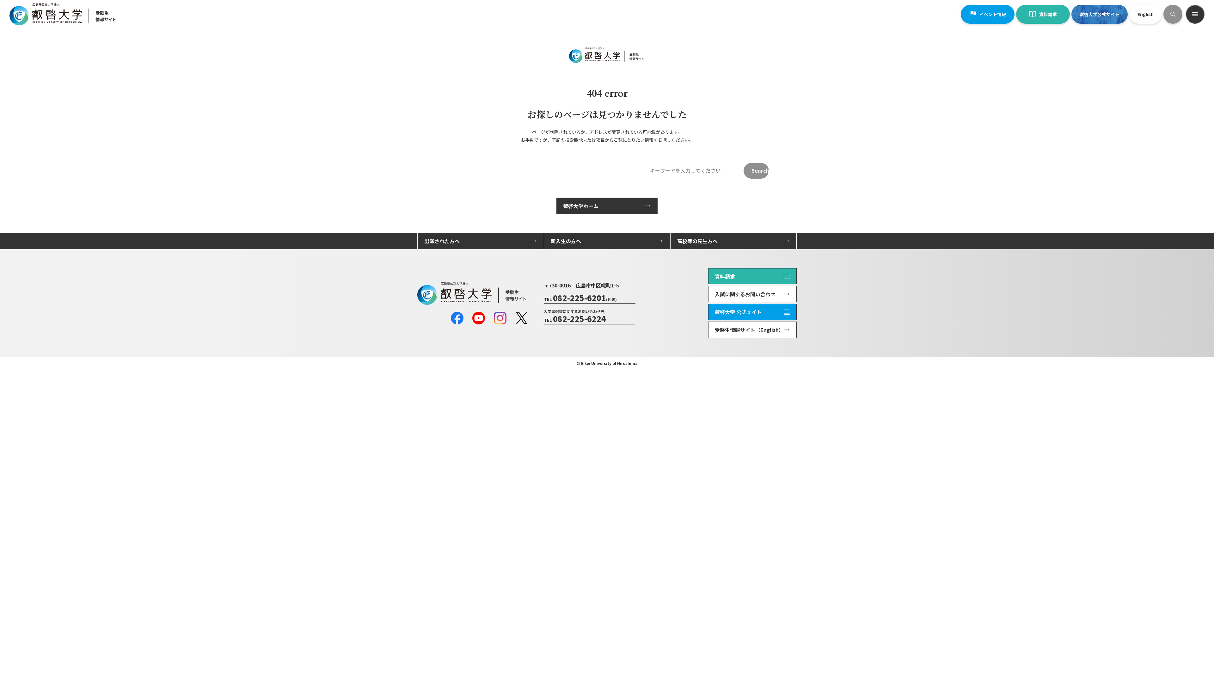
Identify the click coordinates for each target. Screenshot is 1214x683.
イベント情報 (992, 14)
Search (760, 170)
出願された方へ (442, 241)
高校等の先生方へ (697, 241)
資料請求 (1048, 14)
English (1145, 14)
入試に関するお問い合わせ (745, 294)
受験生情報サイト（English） (749, 330)
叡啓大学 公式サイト (738, 312)
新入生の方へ (566, 241)
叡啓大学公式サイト (1099, 14)
